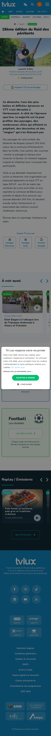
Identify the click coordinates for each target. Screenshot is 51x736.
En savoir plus (18, 367)
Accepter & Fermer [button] (25, 377)
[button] (25, 371)
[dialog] (25, 368)
